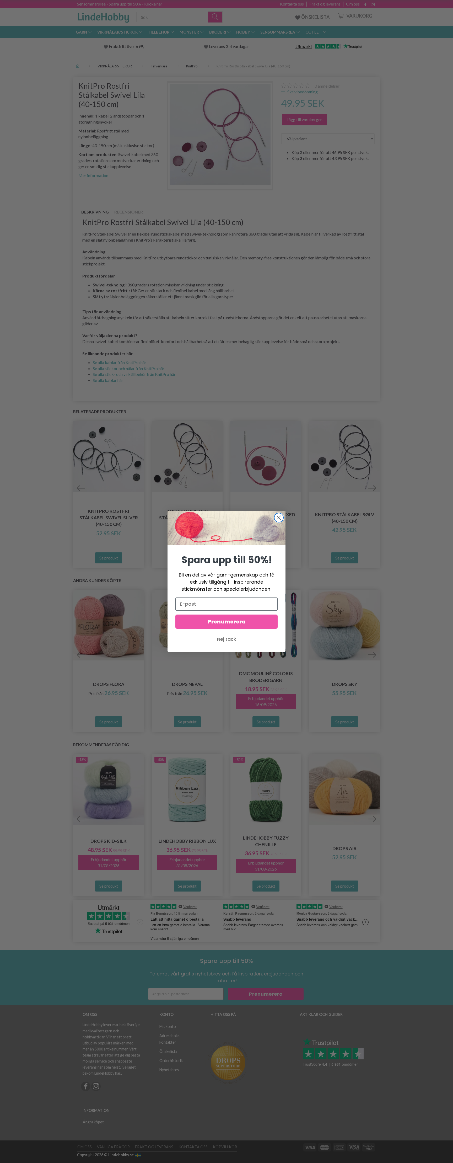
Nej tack (226, 639)
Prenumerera (226, 621)
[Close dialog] (278, 517)
